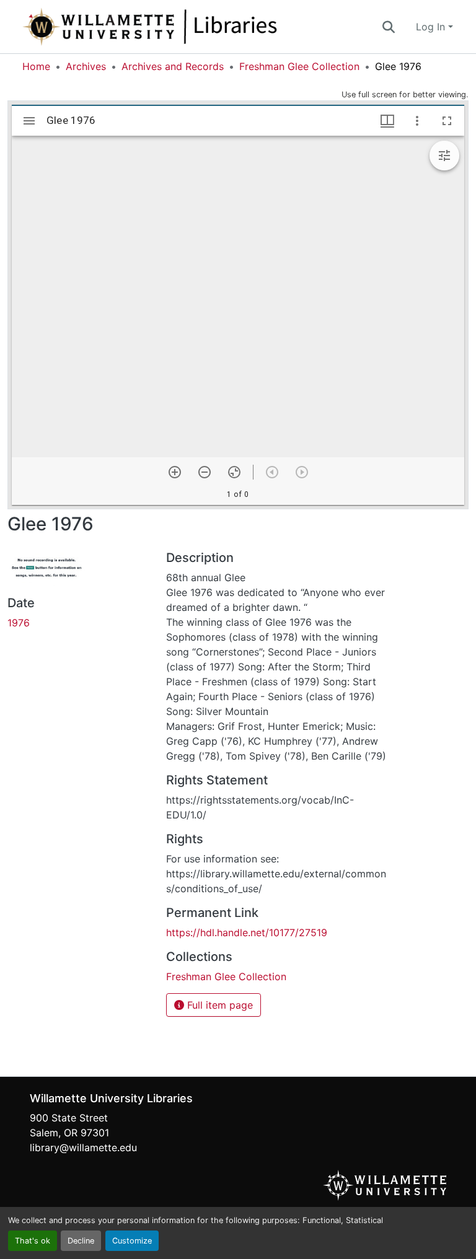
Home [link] (36, 66)
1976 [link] (18, 622)
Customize (132, 1240)
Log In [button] (432, 26)
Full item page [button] (218, 1005)
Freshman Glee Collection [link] (299, 66)
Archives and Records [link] (172, 66)
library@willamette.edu (83, 1147)
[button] (190, 26)
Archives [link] (86, 66)
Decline (81, 1240)
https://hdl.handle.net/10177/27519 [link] (246, 932)
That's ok (32, 1240)
